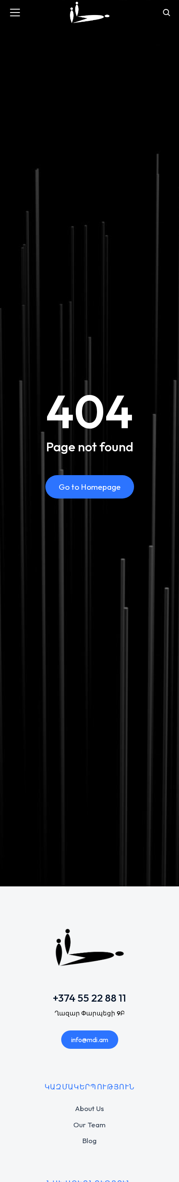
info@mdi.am (89, 1039)
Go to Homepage (90, 487)
